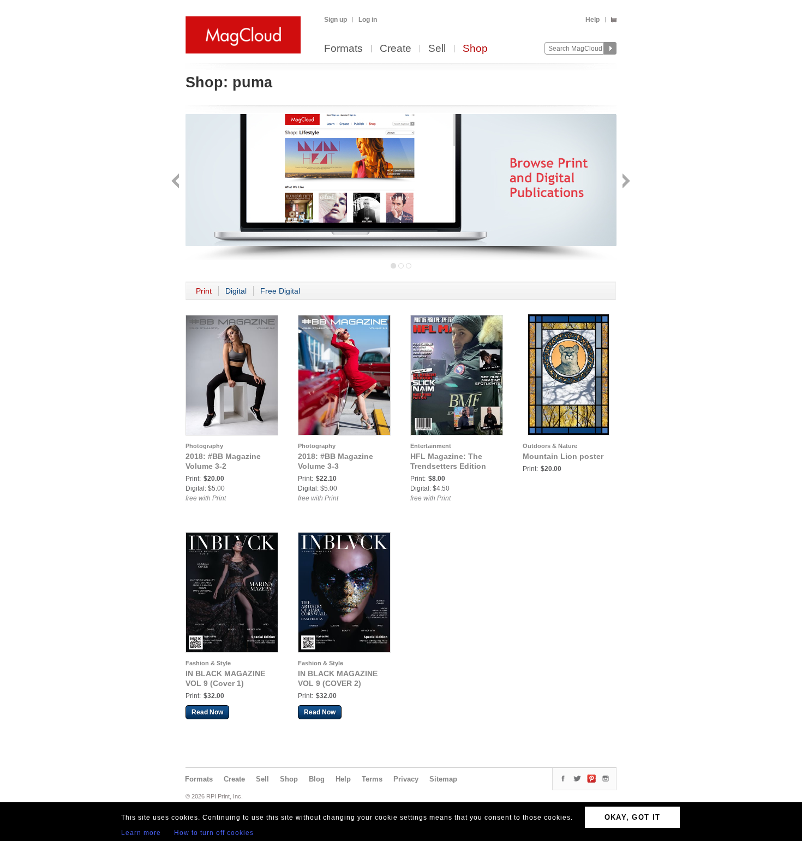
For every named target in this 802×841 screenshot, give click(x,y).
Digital (236, 291)
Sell (437, 49)
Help (592, 19)
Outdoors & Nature (550, 446)
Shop (475, 49)
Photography (204, 446)
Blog (317, 779)
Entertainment (430, 446)
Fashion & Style (208, 663)
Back (176, 182)
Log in (367, 19)
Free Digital (280, 291)
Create (395, 49)
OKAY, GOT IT (633, 817)
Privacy (405, 779)
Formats (343, 49)
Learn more (141, 833)
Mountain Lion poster (563, 456)
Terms (372, 779)
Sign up (335, 19)
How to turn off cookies (214, 833)
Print (204, 291)
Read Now (207, 712)
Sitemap (443, 779)
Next (625, 182)
